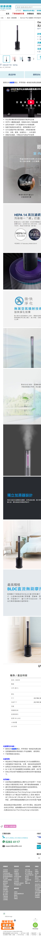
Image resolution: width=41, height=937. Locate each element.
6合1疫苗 (16, 880)
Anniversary (21, 934)
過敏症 (5, 885)
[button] (33, 59)
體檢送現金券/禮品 (29, 10)
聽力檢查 (5, 894)
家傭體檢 (5, 889)
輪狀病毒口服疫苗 (19, 883)
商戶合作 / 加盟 (25, 933)
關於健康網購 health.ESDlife (10, 933)
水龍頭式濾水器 (29, 875)
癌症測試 (5, 888)
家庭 (28, 934)
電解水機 (27, 883)
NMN (36, 870)
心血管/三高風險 (7, 880)
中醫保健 (5, 896)
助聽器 (16, 898)
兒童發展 (5, 898)
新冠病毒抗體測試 (8, 875)
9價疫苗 (16, 871)
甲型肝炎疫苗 (17, 876)
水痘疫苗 (16, 881)
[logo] (6, 11)
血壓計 (16, 892)
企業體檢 (5, 899)
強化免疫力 (38, 884)
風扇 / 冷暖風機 (10, 826)
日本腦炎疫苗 (17, 885)
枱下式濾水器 (28, 873)
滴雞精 (37, 871)
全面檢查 (5, 870)
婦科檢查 (5, 871)
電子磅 (16, 897)
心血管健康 (38, 890)
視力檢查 (5, 893)
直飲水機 (27, 870)
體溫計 (16, 895)
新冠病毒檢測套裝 (8, 876)
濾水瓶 (27, 878)
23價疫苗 (16, 873)
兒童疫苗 (16, 870)
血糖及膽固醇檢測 (19, 893)
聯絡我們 (33, 933)
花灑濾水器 (28, 880)
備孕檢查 (5, 883)
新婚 (14, 934)
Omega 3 (37, 880)
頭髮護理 (37, 895)
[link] (7, 916)
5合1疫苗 (16, 878)
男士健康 (5, 878)
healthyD (34, 934)
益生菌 (37, 873)
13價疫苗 (16, 875)
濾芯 (26, 881)
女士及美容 (38, 887)
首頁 (7, 13)
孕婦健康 (37, 897)
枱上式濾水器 (28, 871)
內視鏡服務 (6, 886)
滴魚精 (37, 878)
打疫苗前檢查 (6, 873)
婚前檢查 (5, 881)
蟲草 (36, 875)
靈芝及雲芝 (38, 876)
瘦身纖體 (37, 889)
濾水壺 (27, 876)
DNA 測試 (5, 891)
